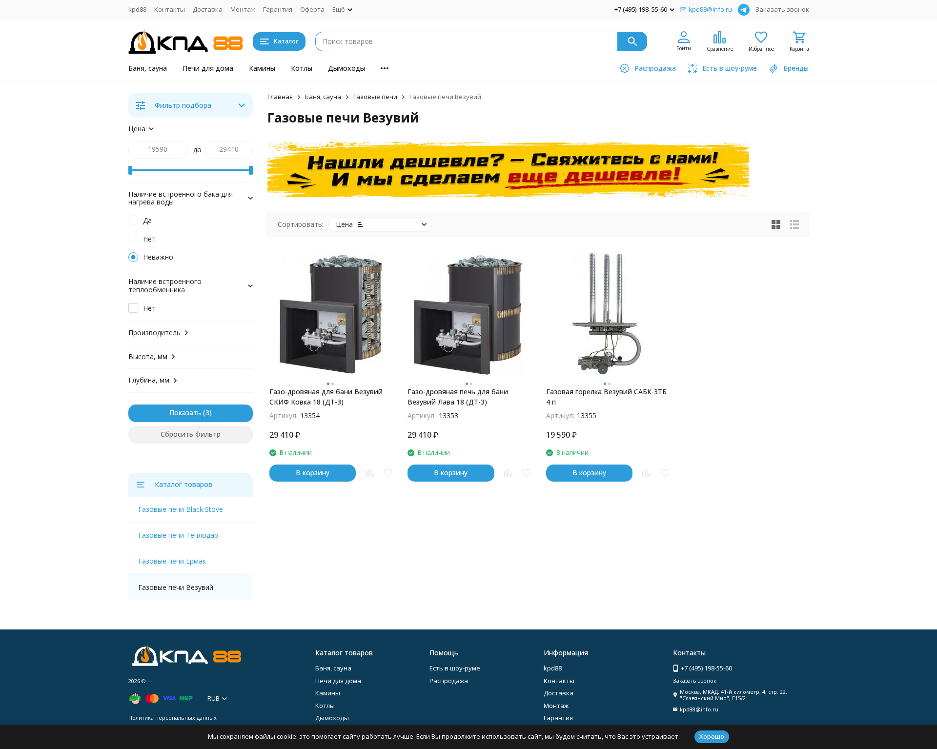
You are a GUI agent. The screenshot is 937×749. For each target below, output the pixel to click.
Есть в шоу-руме (454, 668)
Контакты (169, 9)
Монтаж (242, 9)
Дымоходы (346, 68)
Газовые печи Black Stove (180, 509)
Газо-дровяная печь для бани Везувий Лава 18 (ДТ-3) (457, 396)
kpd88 (137, 9)
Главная (280, 96)
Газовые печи (375, 96)
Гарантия (277, 9)
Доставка (208, 9)
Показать (185, 412)
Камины (262, 68)
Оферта (312, 9)
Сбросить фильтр (191, 434)
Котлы (301, 68)
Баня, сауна (147, 68)
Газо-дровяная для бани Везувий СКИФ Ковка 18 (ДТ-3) (326, 396)
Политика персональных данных (172, 717)
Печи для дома (208, 68)
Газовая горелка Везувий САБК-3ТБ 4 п (606, 396)
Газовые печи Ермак (172, 561)
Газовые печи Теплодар (178, 535)
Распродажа (448, 680)
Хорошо (711, 736)
